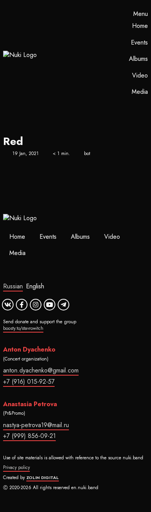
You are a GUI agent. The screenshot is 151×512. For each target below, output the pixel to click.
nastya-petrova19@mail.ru (36, 425)
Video (140, 75)
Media (140, 91)
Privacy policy (16, 467)
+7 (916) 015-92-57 (29, 381)
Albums (138, 58)
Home (140, 25)
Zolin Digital (42, 477)
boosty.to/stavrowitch (23, 328)
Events (139, 42)
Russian (13, 286)
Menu (140, 14)
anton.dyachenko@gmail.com (41, 370)
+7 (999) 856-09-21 (29, 435)
